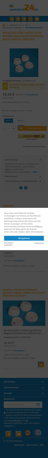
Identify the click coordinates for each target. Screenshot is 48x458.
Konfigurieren (39, 243)
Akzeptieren (24, 238)
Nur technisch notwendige (8, 244)
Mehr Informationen (34, 232)
